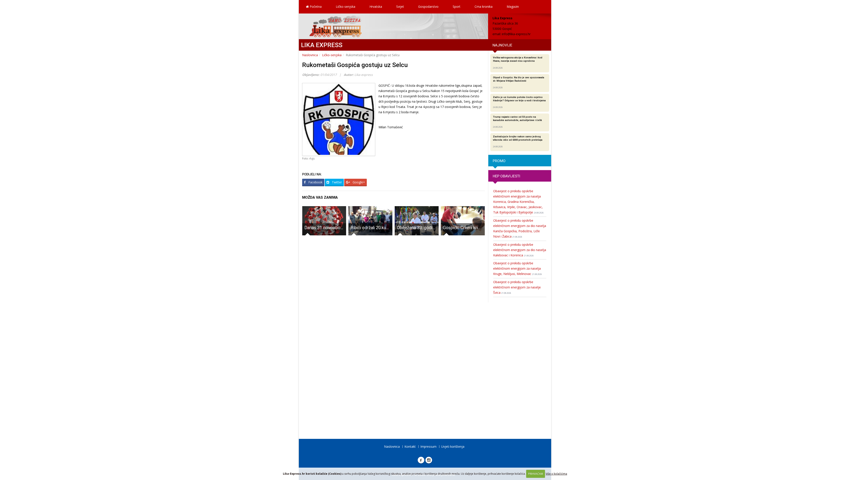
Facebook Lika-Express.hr (421, 460)
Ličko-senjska (345, 6)
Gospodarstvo (428, 6)
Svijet (400, 6)
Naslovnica (310, 55)
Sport (456, 6)
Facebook (315, 182)
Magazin (513, 6)
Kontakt (410, 446)
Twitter (336, 182)
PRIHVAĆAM (535, 474)
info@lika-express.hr (516, 34)
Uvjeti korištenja (452, 446)
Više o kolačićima (556, 474)
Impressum (428, 446)
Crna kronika (484, 6)
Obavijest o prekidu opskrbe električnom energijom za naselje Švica (517, 287)
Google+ (358, 182)
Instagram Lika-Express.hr (428, 460)
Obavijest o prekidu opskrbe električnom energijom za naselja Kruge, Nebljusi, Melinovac (517, 268)
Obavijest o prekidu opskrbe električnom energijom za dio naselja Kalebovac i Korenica (519, 249)
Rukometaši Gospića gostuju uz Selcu (355, 65)
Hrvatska (375, 6)
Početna (315, 6)
